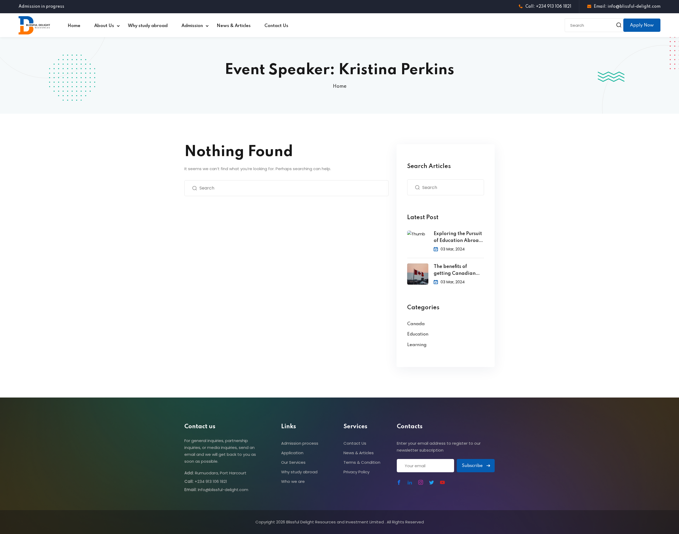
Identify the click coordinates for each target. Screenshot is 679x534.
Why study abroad (148, 26)
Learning (416, 345)
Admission (192, 26)
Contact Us (276, 26)
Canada (416, 324)
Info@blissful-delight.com (223, 489)
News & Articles (234, 26)
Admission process (299, 443)
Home (74, 26)
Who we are (293, 481)
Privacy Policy (356, 472)
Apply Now (642, 25)
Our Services (293, 462)
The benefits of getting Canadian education (455, 270)
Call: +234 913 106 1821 (548, 7)
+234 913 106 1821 (211, 481)
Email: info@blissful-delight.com (627, 7)
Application (292, 453)
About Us (104, 26)
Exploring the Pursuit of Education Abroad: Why (459, 237)
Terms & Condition (361, 462)
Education (417, 334)
